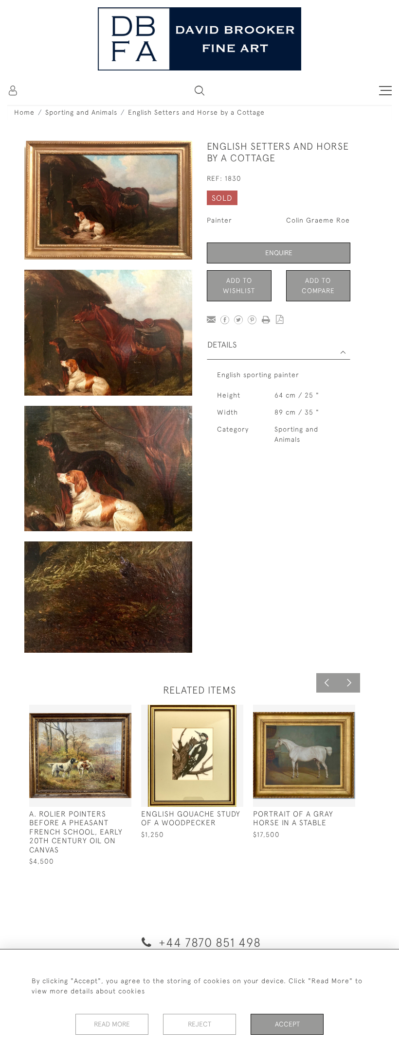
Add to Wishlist (239, 286)
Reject (199, 1024)
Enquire (278, 253)
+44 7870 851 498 (208, 942)
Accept (287, 1024)
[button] (199, 90)
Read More (112, 1024)
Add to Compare (318, 286)
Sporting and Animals (81, 112)
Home (24, 112)
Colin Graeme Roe (318, 220)
